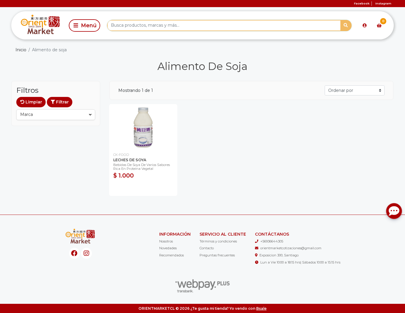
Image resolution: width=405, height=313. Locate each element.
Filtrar (62, 102)
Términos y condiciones (218, 241)
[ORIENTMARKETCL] (39, 25)
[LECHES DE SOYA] (143, 126)
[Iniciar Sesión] (364, 25)
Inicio (20, 49)
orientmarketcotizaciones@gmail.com (290, 248)
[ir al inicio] (80, 237)
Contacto (207, 248)
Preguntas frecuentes (217, 255)
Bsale (261, 308)
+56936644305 (271, 241)
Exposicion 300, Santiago (279, 255)
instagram (383, 3)
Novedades (168, 248)
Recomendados (171, 255)
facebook (361, 3)
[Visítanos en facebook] (74, 253)
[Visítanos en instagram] (86, 253)
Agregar (143, 188)
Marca (26, 114)
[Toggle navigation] (84, 25)
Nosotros (166, 241)
